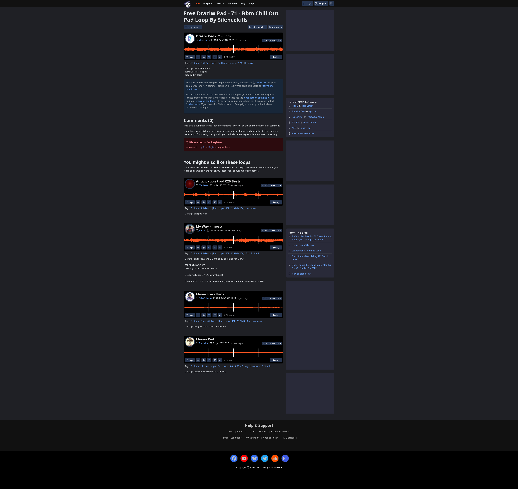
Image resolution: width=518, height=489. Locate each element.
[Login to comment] (214, 57)
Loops (197, 3)
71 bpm (195, 63)
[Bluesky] (254, 458)
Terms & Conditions (231, 437)
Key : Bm (244, 253)
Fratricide (203, 343)
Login (191, 57)
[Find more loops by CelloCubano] (198, 315)
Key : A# (249, 63)
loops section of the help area (259, 97)
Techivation (307, 105)
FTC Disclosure (289, 437)
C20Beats (203, 185)
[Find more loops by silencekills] (198, 57)
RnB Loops (206, 208)
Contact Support (259, 431)
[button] (331, 3)
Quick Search (258, 27)
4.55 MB (239, 63)
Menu (194, 27)
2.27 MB (241, 321)
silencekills (204, 40)
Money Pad (205, 339)
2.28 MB (235, 208)
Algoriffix (313, 111)
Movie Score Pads (210, 294)
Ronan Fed (305, 127)
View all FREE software (303, 133)
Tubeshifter (297, 116)
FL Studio (255, 253)
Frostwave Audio (315, 116)
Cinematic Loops (209, 321)
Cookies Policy (270, 437)
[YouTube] (244, 458)
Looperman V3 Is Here (303, 245)
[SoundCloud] (275, 458)
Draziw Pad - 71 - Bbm (213, 36)
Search (277, 27)
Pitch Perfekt (298, 111)
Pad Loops (223, 63)
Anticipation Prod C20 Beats (218, 181)
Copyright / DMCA (280, 431)
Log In (202, 147)
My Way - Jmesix (209, 226)
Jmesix (202, 230)
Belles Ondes (309, 122)
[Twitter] (264, 458)
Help (251, 3)
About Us (242, 431)
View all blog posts (301, 273)
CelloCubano (205, 298)
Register (212, 147)
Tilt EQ (295, 105)
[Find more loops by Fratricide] (198, 360)
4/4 (232, 63)
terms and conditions (206, 100)
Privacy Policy (252, 437)
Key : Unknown (248, 208)
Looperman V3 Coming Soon (306, 250)
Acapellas (208, 3)
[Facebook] (234, 458)
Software (232, 3)
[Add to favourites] (209, 57)
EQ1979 (295, 122)
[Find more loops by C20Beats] (198, 202)
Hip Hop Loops (208, 366)
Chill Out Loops (208, 63)
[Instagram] (285, 458)
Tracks (220, 3)
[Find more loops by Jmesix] (198, 247)
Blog (243, 3)
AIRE (294, 127)
